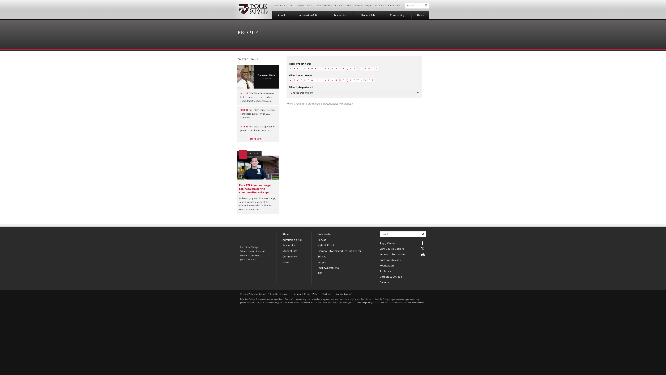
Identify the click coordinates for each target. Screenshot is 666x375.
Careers (384, 282)
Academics (340, 15)
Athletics (385, 271)
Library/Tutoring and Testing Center (333, 5)
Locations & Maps (390, 260)
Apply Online (387, 243)
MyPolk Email (305, 5)
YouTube (423, 254)
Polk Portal (279, 5)
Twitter (423, 248)
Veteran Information (392, 254)
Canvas (291, 5)
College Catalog (344, 294)
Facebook (423, 243)
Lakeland (260, 251)
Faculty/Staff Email (384, 5)
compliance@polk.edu (371, 303)
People (368, 5)
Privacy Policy (311, 294)
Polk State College (252, 9)
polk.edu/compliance (416, 303)
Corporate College (391, 276)
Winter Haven (247, 251)
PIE (399, 5)
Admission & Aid (308, 15)
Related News (247, 59)
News (420, 15)
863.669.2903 (355, 303)
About (281, 15)
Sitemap (297, 294)
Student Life (368, 15)
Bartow (243, 255)
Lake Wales (255, 255)
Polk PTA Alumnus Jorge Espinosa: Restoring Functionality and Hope (255, 188)
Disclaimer (327, 294)
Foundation (387, 265)
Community (397, 15)
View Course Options (392, 248)
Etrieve (358, 5)
